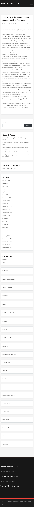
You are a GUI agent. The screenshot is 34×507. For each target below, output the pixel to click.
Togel (3, 262)
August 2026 (6, 180)
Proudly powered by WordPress (10, 501)
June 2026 (5, 186)
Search (4, 122)
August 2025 (6, 215)
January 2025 (6, 236)
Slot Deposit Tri (7, 338)
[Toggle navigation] (31, 3)
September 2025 (7, 212)
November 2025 (7, 206)
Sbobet (6, 23)
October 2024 (6, 244)
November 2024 (7, 241)
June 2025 (5, 221)
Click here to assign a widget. (8, 471)
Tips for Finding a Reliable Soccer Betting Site (15, 152)
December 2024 (7, 239)
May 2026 (5, 189)
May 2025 (5, 224)
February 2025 (6, 233)
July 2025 (5, 218)
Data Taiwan (5, 378)
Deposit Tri (5, 304)
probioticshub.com (10, 3)
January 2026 (6, 200)
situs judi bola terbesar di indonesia (19, 23)
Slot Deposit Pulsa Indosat (10, 313)
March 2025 (5, 230)
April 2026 (5, 192)
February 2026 (6, 198)
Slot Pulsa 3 (5, 270)
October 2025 (6, 209)
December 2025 (7, 203)
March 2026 (5, 195)
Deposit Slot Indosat (8, 279)
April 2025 (5, 227)
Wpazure (26, 501)
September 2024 (7, 247)
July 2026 (5, 183)
